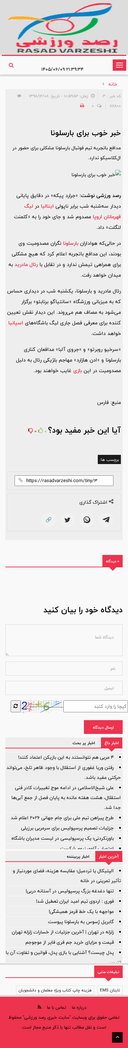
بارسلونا (70, 243)
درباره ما (79, 1007)
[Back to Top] (117, 1037)
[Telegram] (105, 520)
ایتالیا (47, 206)
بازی (77, 370)
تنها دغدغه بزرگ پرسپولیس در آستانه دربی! (70, 891)
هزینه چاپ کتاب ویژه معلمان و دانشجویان (55, 990)
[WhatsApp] (86, 520)
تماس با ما (56, 1007)
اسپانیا (15, 322)
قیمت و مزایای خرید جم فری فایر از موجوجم (69, 942)
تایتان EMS (110, 990)
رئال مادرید (26, 264)
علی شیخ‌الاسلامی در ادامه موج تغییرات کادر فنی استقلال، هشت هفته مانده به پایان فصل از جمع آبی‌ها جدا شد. (66, 797)
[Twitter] (67, 520)
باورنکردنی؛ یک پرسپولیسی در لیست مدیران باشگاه (62, 838)
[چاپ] (81, 105)
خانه (112, 84)
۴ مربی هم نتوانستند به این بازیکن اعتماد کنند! (66, 757)
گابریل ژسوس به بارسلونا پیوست (81, 921)
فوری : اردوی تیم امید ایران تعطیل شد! (75, 901)
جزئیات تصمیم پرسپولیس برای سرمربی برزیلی (67, 828)
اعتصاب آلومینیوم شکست (87, 848)
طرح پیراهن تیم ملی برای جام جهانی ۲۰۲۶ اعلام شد (62, 817)
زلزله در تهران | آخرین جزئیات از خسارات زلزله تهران (63, 932)
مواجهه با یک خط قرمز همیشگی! (81, 911)
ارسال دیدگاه (103, 727)
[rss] (39, 1007)
